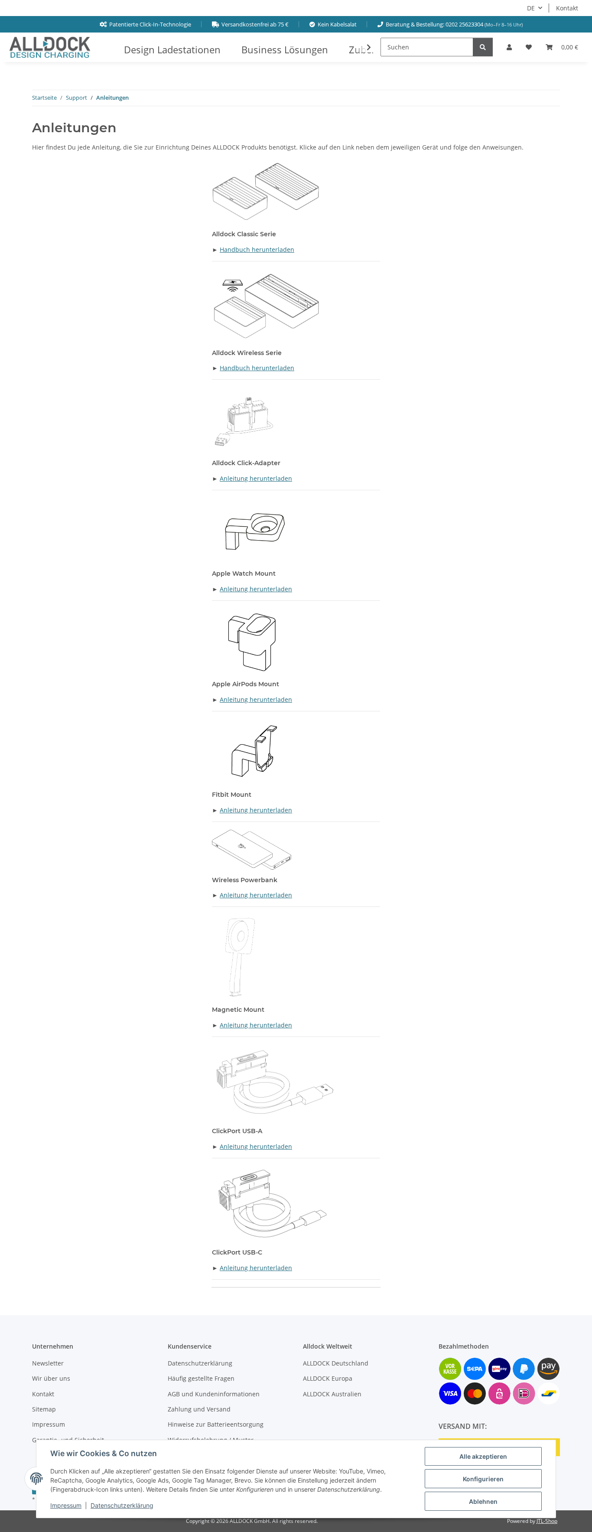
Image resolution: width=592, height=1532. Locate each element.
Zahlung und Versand (199, 1409)
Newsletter (48, 1363)
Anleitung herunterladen (256, 478)
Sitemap (44, 1409)
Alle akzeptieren (483, 1456)
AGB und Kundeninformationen (214, 1394)
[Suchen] (483, 47)
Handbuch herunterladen (257, 249)
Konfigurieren (483, 1479)
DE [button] (531, 8)
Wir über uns (51, 1378)
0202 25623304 (464, 24)
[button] (509, 47)
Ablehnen (483, 1501)
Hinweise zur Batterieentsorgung (215, 1424)
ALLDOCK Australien (332, 1394)
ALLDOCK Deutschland (335, 1363)
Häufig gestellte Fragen (201, 1378)
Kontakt (567, 8)
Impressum (65, 1505)
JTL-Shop (547, 1521)
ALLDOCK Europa (327, 1378)
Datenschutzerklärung (122, 1505)
